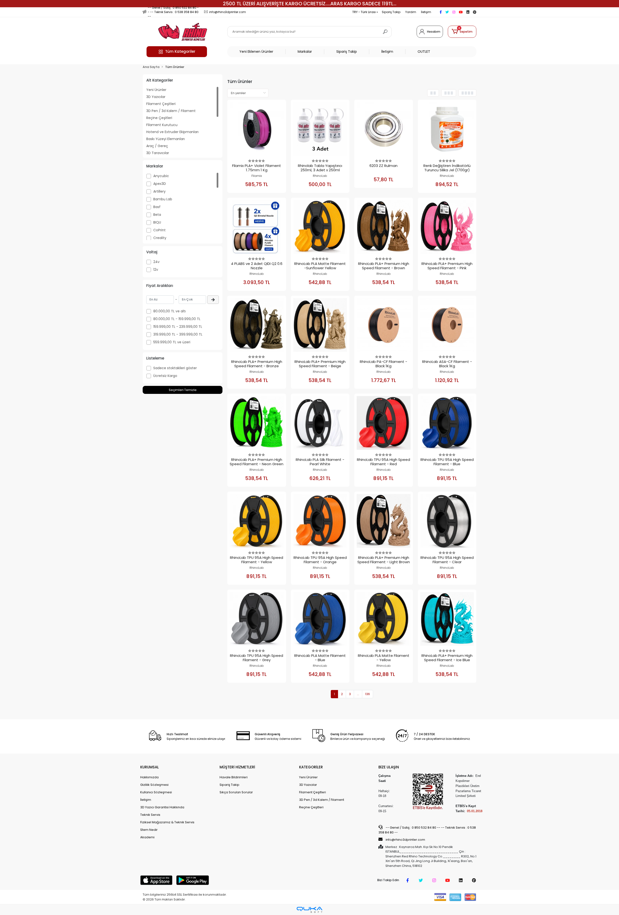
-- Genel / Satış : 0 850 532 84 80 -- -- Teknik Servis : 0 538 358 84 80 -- (427, 830)
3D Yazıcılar (155, 96)
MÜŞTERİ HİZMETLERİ (237, 767)
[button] (462, 32)
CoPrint (159, 230)
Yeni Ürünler (156, 89)
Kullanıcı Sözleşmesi (156, 792)
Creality (159, 237)
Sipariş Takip (391, 12)
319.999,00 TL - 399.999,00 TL (177, 334)
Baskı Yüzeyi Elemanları (165, 138)
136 (367, 694)
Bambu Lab (162, 199)
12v (155, 269)
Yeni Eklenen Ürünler (256, 51)
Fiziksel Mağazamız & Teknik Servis (167, 822)
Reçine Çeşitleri (159, 117)
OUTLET (424, 51)
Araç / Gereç (157, 145)
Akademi (147, 837)
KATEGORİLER (311, 767)
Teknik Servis (150, 814)
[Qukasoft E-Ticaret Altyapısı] (309, 910)
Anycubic (161, 175)
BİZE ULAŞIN (388, 767)
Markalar (305, 51)
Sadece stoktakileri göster (175, 368)
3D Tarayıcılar (157, 152)
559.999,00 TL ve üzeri (171, 342)
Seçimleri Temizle (183, 390)
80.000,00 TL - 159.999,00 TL (176, 318)
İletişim (426, 12)
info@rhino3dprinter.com (405, 839)
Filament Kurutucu (161, 124)
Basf (157, 206)
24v (156, 261)
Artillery (159, 191)
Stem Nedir (149, 829)
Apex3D (159, 183)
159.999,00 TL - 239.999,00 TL (177, 326)
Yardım (410, 12)
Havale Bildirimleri (234, 777)
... (358, 694)
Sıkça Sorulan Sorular (236, 792)
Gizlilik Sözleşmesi (154, 784)
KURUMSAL (149, 767)
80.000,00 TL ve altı (169, 311)
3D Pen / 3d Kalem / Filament (171, 110)
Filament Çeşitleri (161, 103)
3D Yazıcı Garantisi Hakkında (162, 807)
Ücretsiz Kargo (165, 375)
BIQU (157, 222)
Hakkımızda (149, 777)
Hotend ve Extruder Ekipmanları (172, 131)
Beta (157, 214)
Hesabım (433, 32)
